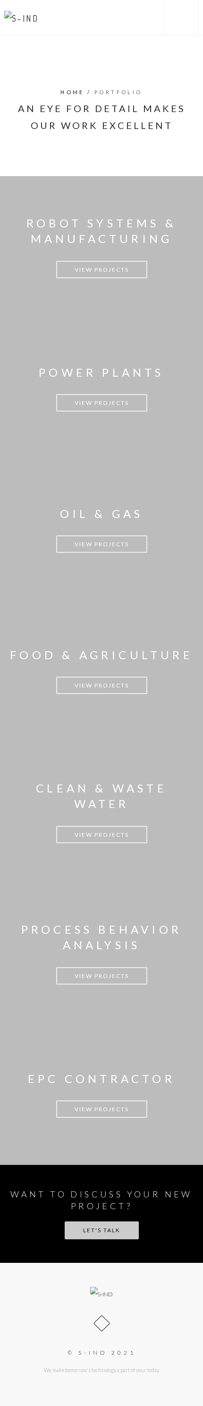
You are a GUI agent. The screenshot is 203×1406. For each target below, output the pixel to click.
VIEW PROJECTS (102, 269)
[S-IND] (21, 17)
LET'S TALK (101, 1230)
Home (72, 92)
